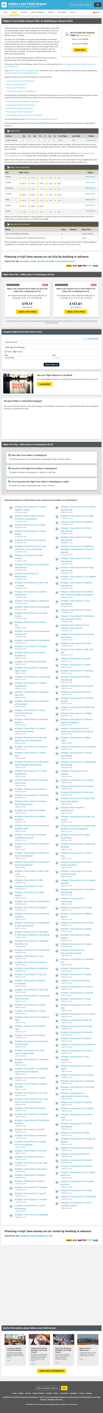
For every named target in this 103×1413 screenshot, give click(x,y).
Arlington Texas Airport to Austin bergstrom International (30, 518)
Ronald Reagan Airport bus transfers (20, 108)
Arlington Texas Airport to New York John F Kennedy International (31, 1101)
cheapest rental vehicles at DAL (36, 1235)
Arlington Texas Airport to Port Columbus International (75, 627)
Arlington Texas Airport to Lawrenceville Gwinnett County (75, 1095)
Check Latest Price (27, 312)
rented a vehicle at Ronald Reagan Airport (24, 70)
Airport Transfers (37, 12)
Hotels (72, 12)
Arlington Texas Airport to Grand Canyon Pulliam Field (29, 1053)
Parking (51, 12)
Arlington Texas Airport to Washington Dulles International (32, 864)
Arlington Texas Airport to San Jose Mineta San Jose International (31, 740)
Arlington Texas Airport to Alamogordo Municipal (72, 952)
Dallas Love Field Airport (27, 4)
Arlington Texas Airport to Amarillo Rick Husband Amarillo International (77, 594)
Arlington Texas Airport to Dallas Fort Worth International (32, 855)
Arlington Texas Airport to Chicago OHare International (30, 1144)
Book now (80, 50)
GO (97, 5)
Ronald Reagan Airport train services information (24, 115)
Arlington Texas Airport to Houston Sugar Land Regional (77, 722)
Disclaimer (73, 1393)
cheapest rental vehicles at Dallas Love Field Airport (47, 261)
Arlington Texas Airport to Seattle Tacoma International (30, 731)
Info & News (62, 12)
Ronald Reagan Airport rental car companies (23, 101)
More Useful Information (51, 1371)
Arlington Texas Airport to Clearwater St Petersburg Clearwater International (32, 934)
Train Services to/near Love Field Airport (21, 91)
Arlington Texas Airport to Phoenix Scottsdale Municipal (30, 837)
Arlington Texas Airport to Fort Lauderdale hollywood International (77, 731)
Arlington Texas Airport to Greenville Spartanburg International (31, 1071)
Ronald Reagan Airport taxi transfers (20, 112)
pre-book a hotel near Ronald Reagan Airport (40, 119)
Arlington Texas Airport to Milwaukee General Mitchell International (32, 764)
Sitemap (89, 1393)
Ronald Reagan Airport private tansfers (21, 105)
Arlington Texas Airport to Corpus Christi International (30, 712)
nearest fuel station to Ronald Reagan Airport (21, 73)
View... (9, 1361)
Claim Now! (44, 384)
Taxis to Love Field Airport (16, 88)
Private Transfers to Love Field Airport (20, 81)
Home (5, 12)
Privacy (81, 1393)
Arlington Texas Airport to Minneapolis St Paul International (32, 925)
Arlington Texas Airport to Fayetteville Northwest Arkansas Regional (78, 828)
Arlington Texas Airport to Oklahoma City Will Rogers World (77, 618)
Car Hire (24, 12)
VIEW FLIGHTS (91, 140)
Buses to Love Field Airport (16, 84)
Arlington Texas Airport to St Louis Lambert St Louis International (30, 549)
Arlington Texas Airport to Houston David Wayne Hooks (31, 804)
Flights (14, 12)
